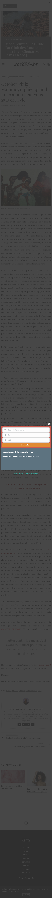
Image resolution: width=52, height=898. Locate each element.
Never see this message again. (26, 473)
